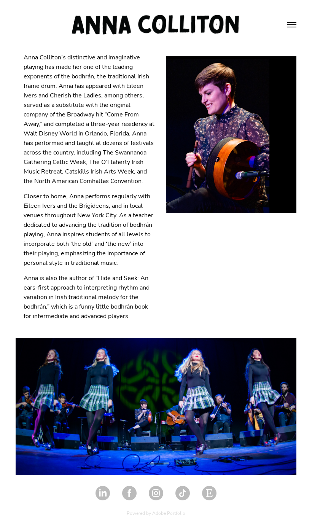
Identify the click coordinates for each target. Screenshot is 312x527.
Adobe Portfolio (168, 513)
